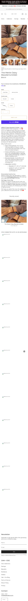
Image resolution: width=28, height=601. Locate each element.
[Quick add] (3, 220)
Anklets (3, 574)
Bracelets (3, 569)
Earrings (3, 566)
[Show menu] (2, 14)
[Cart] (26, 14)
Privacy (3, 585)
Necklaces (4, 572)
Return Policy (5, 583)
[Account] (22, 14)
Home (2, 67)
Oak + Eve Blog (5, 577)
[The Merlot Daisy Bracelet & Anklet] (4, 62)
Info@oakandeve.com (7, 595)
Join (14, 551)
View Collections (5, 563)
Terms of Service (9, 555)
